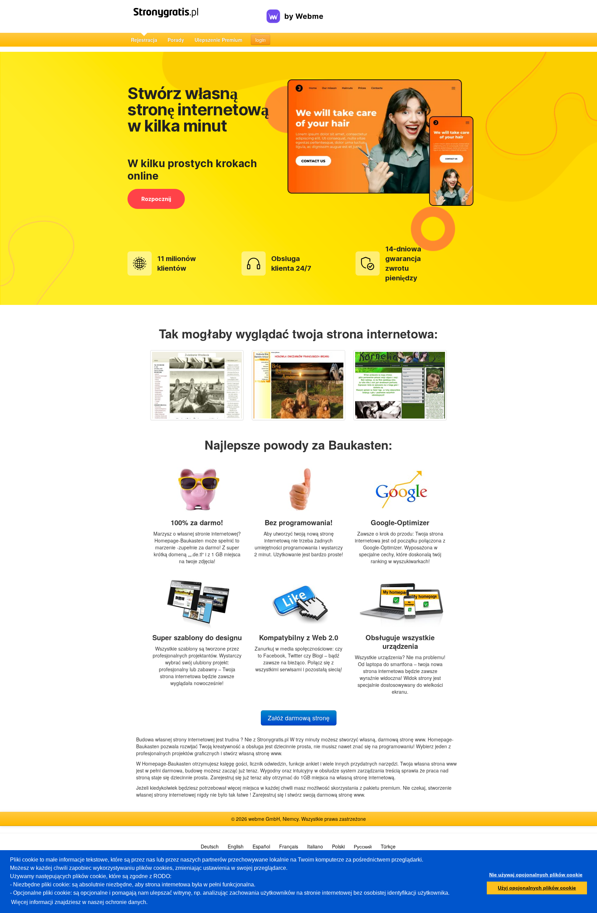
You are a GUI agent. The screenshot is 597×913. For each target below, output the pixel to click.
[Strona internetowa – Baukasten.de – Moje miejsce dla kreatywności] (196, 16)
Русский (363, 846)
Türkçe (388, 846)
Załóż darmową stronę (299, 717)
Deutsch (210, 846)
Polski (338, 846)
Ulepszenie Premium (218, 39)
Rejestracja (144, 39)
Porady (176, 39)
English (236, 846)
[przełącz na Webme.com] (294, 10)
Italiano (315, 846)
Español (261, 846)
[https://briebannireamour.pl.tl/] (298, 385)
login (260, 39)
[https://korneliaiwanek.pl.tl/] (400, 385)
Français (288, 846)
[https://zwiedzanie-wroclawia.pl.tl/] (197, 385)
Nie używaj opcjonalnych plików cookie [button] (535, 874)
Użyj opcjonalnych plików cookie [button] (537, 888)
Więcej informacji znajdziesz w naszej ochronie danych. (79, 902)
